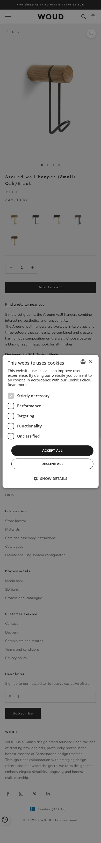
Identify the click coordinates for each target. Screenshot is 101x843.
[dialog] (51, 421)
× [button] (90, 362)
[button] (50, 479)
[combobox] (82, 361)
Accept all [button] (52, 450)
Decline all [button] (52, 464)
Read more (17, 384)
